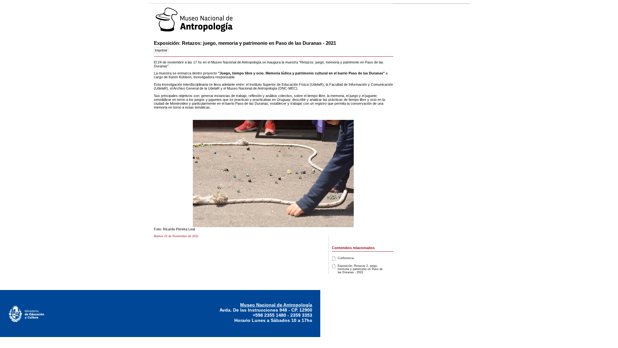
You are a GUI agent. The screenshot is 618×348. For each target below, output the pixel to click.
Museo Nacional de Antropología (276, 304)
